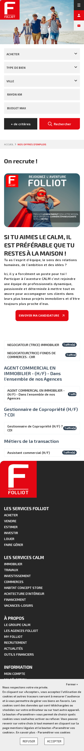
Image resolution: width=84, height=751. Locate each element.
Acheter (11, 515)
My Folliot (13, 636)
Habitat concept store (23, 588)
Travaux (11, 570)
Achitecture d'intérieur (24, 593)
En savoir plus (26, 732)
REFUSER (29, 741)
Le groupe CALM (17, 625)
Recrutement (15, 642)
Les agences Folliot (21, 631)
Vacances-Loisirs (18, 605)
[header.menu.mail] (79, 25)
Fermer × (72, 684)
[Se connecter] (79, 15)
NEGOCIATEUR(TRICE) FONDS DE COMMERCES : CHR (31, 355)
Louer (9, 539)
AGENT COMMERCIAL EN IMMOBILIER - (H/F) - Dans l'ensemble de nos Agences (36, 394)
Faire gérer (13, 545)
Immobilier (13, 564)
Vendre (10, 521)
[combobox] (42, 54)
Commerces (13, 582)
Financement (15, 599)
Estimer (11, 527)
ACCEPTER (54, 741)
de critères (21, 124)
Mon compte (14, 673)
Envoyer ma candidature (39, 315)
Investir (11, 533)
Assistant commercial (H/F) (28, 452)
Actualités (13, 648)
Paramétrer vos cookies (54, 732)
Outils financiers (19, 654)
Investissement (17, 576)
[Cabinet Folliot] (10, 10)
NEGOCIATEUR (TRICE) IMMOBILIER (33, 345)
